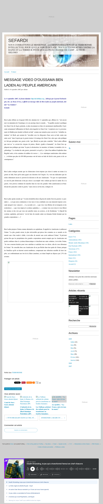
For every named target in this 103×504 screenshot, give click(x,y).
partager (45, 474)
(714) (72, 237)
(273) (74, 249)
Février (73, 357)
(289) (75, 246)
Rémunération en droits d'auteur (82, 444)
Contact (13, 72)
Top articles (48, 444)
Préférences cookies (60, 447)
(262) (73, 252)
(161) (72, 258)
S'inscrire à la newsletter (13, 389)
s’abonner (34, 474)
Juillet (72, 342)
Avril (72, 351)
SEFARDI (18, 40)
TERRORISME (17, 372)
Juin (72, 345)
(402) (75, 240)
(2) (72, 264)
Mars (72, 354)
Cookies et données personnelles (45, 447)
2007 (70, 366)
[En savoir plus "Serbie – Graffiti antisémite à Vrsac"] (74, 310)
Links (70, 224)
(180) (74, 255)
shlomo (12, 444)
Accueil (6, 72)
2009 (70, 339)
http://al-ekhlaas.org (37, 99)
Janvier (73, 360)
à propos (56, 474)
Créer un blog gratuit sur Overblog (35, 444)
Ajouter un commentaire (20, 430)
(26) (73, 261)
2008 (70, 363)
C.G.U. (71, 444)
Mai (72, 348)
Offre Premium (95, 444)
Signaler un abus (63, 444)
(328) (79, 243)
